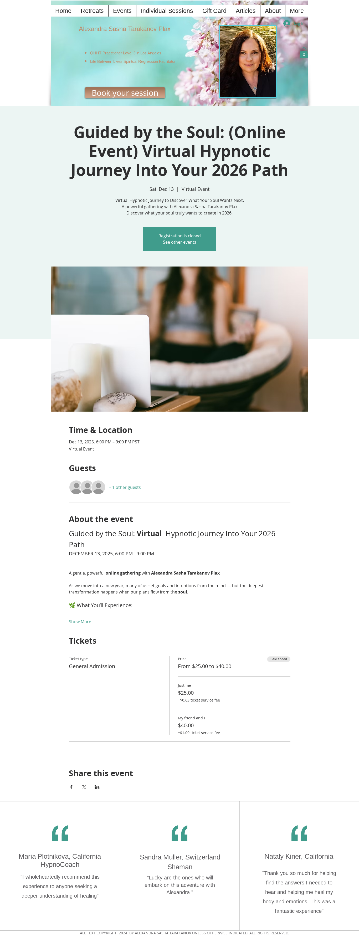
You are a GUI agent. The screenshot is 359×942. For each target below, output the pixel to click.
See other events (179, 242)
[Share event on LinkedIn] (97, 787)
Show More (80, 621)
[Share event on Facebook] (71, 787)
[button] (303, 52)
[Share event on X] (84, 787)
